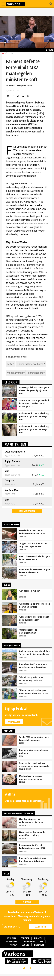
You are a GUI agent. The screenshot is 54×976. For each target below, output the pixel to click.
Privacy (13, 944)
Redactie (38, 938)
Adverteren (29, 941)
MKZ (10, 364)
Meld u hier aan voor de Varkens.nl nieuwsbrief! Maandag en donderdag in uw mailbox (27, 916)
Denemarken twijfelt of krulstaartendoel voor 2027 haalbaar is (32, 847)
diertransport (35, 372)
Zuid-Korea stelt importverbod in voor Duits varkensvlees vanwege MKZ (34, 403)
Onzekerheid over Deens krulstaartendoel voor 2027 (32, 532)
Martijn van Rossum (24, 85)
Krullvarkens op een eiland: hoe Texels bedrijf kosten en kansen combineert (34, 653)
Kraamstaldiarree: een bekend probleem (33, 751)
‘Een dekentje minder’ (29, 590)
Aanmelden (14, 721)
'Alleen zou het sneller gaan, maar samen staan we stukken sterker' (34, 692)
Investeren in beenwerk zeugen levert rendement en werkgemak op (34, 571)
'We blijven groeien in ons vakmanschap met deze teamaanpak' (32, 679)
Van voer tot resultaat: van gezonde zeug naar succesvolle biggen (34, 764)
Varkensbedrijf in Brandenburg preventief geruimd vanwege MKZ (34, 416)
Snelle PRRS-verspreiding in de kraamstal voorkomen (34, 738)
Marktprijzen (15, 444)
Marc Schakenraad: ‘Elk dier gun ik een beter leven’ (34, 558)
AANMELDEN (40, 926)
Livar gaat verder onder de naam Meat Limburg (32, 834)
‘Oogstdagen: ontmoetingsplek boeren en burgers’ (34, 605)
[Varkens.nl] (27, 954)
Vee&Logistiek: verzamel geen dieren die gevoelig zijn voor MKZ (34, 390)
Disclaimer (39, 944)
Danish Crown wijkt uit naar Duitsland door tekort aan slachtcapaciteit (32, 860)
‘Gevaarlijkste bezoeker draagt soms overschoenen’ (34, 618)
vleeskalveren (15, 372)
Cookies (25, 944)
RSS (41, 941)
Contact (25, 938)
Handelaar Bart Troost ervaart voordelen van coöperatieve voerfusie (33, 666)
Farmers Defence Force (30, 364)
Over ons (11, 938)
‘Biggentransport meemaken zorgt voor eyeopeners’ (33, 545)
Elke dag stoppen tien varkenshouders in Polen (31, 821)
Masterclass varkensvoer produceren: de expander (31, 777)
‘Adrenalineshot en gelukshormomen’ (28, 631)
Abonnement (12, 941)
